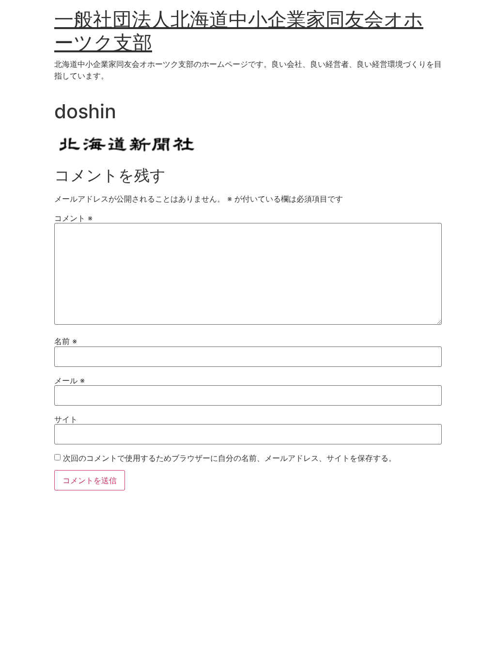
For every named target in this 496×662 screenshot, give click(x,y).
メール (69, 380)
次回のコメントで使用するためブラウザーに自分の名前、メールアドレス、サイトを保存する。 (229, 458)
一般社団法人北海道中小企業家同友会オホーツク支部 (238, 30)
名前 (65, 341)
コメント (73, 218)
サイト (66, 419)
